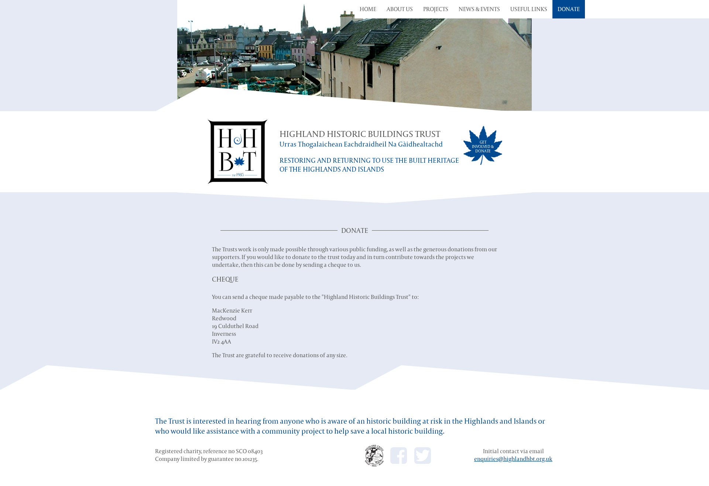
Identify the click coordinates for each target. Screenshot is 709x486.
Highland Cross (375, 456)
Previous (144, 55)
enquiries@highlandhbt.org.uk (513, 459)
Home (368, 9)
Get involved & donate (483, 146)
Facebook (398, 455)
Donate (569, 9)
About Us (400, 9)
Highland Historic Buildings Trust (237, 151)
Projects (435, 9)
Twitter (422, 455)
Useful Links (528, 9)
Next (565, 55)
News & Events (479, 9)
